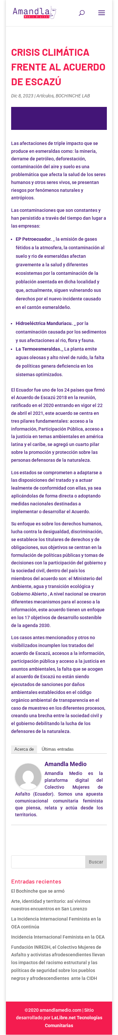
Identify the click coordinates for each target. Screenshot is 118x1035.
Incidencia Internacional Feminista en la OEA (58, 937)
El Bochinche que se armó (38, 891)
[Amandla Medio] (28, 785)
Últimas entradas (58, 749)
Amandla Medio (66, 764)
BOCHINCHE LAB (73, 95)
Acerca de (24, 749)
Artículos (45, 95)
